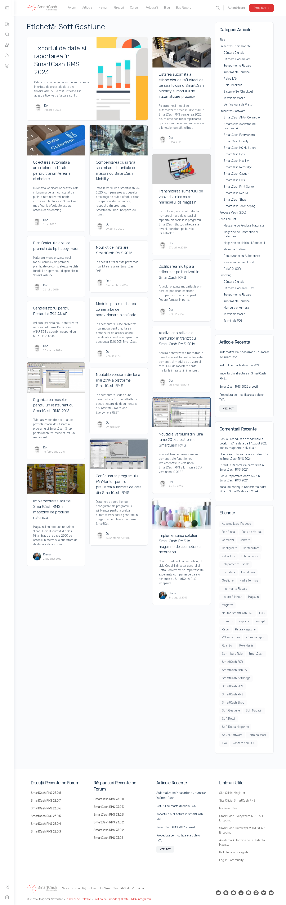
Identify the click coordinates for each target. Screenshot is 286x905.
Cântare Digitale (234, 53)
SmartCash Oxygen (236, 174)
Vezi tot (228, 408)
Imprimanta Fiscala (234, 589)
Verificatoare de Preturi (239, 104)
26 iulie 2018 (51, 289)
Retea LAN (230, 78)
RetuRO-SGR (232, 269)
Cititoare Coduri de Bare (239, 288)
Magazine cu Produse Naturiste (244, 225)
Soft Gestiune (231, 710)
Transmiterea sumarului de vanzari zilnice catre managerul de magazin (181, 197)
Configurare (229, 548)
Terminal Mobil (257, 735)
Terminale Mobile (234, 98)
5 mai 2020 (175, 142)
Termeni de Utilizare (78, 899)
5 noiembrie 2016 (117, 285)
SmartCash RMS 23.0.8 (46, 793)
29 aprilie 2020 (115, 228)
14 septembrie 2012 (118, 538)
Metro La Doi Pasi (235, 249)
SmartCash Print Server (239, 186)
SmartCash (256, 654)
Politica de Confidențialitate (111, 899)
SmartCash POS (234, 180)
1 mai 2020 (49, 224)
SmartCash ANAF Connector (242, 117)
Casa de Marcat (251, 532)
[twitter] (263, 892)
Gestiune (228, 580)
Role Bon (227, 645)
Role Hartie (246, 645)
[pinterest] (256, 892)
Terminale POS (233, 320)
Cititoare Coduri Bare (237, 59)
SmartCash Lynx (234, 154)
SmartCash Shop (235, 199)
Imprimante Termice (237, 72)
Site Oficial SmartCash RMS (237, 800)
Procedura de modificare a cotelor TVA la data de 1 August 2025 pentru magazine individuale (243, 443)
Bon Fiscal (229, 532)
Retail (225, 629)
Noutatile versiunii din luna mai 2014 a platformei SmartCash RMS (118, 380)
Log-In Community (231, 860)
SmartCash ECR (232, 662)
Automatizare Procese (236, 524)
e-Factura (228, 556)
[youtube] (271, 892)
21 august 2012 (52, 558)
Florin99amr (227, 454)
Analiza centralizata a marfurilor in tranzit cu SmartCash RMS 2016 (177, 338)
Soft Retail (228, 718)
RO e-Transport (255, 637)
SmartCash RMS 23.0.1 (108, 838)
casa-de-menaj (229, 487)
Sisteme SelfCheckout (238, 91)
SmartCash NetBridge (236, 678)
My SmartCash (228, 808)
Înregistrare (261, 8)
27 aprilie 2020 (178, 247)
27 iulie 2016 (176, 314)
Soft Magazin (254, 710)
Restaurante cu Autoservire (242, 256)
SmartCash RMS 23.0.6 (46, 808)
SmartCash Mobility (236, 161)
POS (262, 613)
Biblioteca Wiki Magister (234, 852)
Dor (46, 105)
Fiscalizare (248, 572)
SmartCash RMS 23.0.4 (46, 824)
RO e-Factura (231, 637)
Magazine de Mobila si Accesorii (244, 243)
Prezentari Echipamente (235, 46)
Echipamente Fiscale (237, 65)
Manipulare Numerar (237, 307)
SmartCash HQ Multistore (240, 148)
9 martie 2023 (52, 109)
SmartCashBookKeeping (239, 206)
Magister (227, 605)
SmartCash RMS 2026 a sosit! (239, 386)
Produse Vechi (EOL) (232, 212)
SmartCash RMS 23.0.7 (46, 800)
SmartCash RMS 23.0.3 (46, 831)
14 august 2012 (178, 597)
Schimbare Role (232, 654)
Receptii (260, 621)
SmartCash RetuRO (236, 193)
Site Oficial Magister (232, 793)
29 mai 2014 (113, 426)
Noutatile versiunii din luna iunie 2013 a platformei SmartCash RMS (181, 440)
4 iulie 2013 (176, 486)
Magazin (253, 597)
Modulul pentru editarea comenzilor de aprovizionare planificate (116, 309)
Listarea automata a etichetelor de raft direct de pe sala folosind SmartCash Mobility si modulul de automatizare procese (181, 85)
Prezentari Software (232, 111)
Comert (245, 540)
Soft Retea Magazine (235, 727)
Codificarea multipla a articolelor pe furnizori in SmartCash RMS (179, 272)
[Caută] (217, 7)
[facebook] (225, 892)
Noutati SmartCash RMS (237, 613)
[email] (218, 892)
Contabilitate (251, 548)
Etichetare (228, 572)
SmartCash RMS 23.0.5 (46, 816)
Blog (222, 40)
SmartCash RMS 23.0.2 (109, 822)
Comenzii (228, 540)
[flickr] (233, 892)
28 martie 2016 (52, 350)
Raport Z (244, 621)
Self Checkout (233, 85)
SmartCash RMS (232, 694)
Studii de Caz (227, 219)
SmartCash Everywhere (239, 135)
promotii (227, 621)
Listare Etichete (232, 597)
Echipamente (249, 556)
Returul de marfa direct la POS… (240, 365)
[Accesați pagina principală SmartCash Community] (42, 7)
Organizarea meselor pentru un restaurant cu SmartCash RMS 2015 (53, 405)
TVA (224, 743)
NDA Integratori (141, 899)
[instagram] (240, 892)
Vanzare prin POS (244, 743)
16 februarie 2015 (54, 451)
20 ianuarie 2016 (179, 384)
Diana (47, 554)
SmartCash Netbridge (238, 167)
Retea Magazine (245, 629)
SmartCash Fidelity (236, 141)
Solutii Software (232, 735)
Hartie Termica (249, 580)
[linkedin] (248, 892)
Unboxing (225, 275)
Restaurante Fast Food (239, 262)
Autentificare (236, 8)
